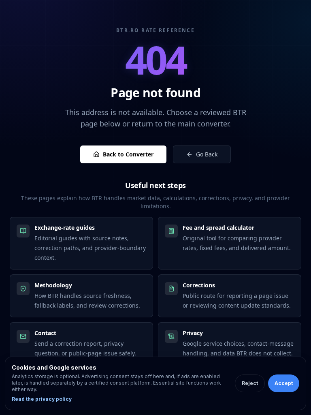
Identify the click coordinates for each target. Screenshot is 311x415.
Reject (250, 383)
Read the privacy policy (42, 399)
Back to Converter (128, 154)
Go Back (206, 154)
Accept (284, 383)
